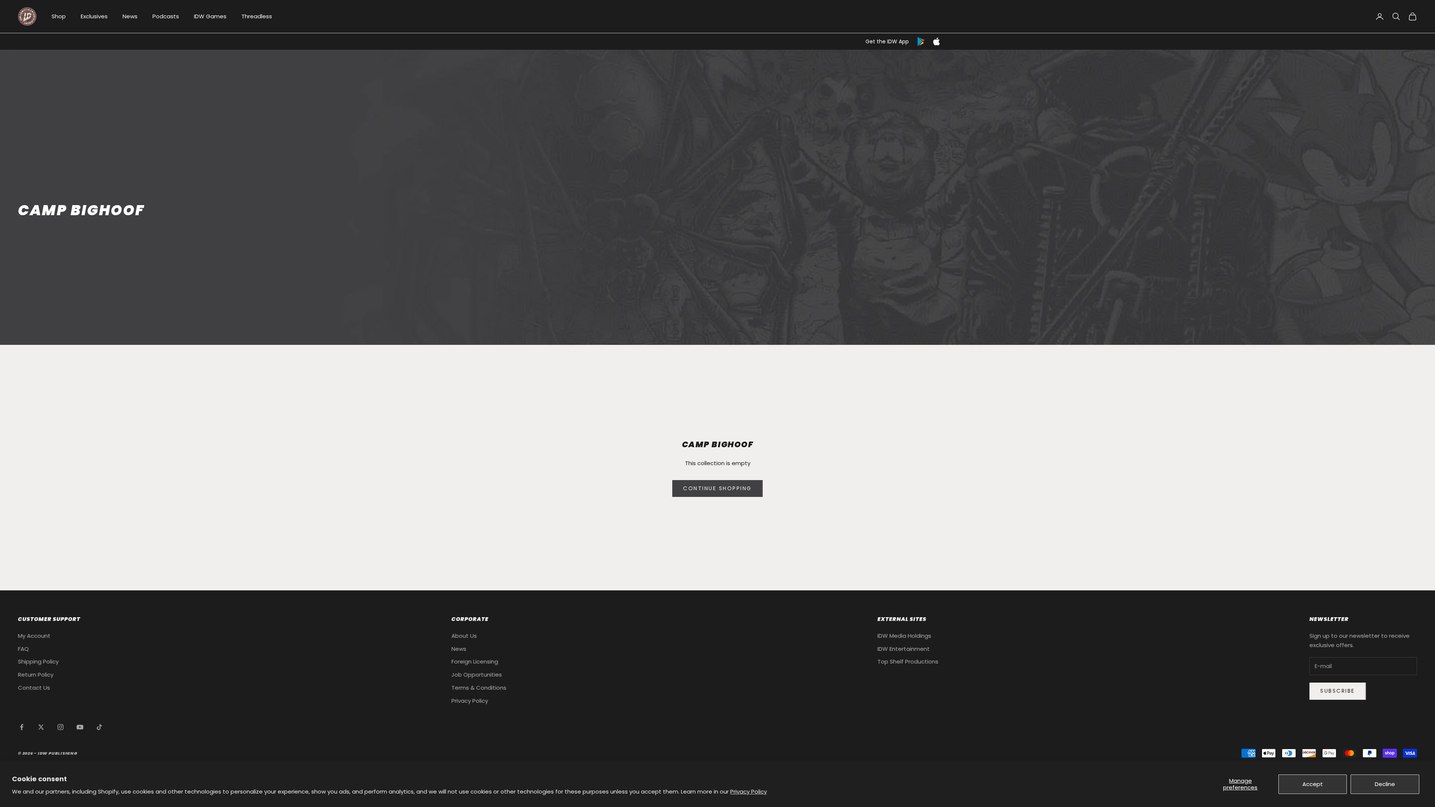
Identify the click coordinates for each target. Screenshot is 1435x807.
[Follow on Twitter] (41, 727)
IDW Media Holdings (904, 636)
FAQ (23, 649)
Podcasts (165, 16)
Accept (1312, 784)
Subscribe (1337, 691)
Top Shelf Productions (907, 661)
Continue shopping (717, 488)
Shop (59, 16)
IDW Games (210, 16)
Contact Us (34, 688)
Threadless (256, 16)
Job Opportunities (476, 674)
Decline (1385, 784)
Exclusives (94, 16)
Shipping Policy (38, 661)
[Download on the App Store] (936, 41)
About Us (464, 636)
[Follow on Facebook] (21, 727)
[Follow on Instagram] (60, 727)
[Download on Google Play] (921, 41)
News (130, 16)
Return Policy (35, 674)
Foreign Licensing (474, 661)
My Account (34, 636)
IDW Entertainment (903, 649)
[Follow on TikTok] (99, 727)
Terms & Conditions (478, 688)
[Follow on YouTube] (80, 727)
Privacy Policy (748, 791)
